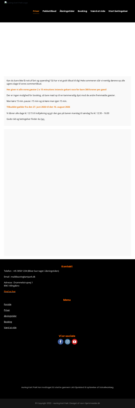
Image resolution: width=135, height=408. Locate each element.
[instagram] (67, 342)
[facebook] (60, 342)
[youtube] (74, 342)
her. (43, 119)
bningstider (11, 316)
